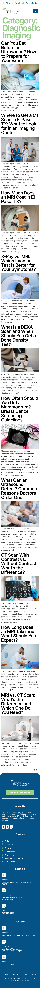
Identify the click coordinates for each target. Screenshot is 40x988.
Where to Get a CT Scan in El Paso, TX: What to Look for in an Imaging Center (20, 124)
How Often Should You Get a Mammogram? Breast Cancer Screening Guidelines (19, 409)
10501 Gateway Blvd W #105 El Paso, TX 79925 (18, 883)
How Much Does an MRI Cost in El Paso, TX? (18, 197)
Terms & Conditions (11, 974)
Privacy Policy (28, 974)
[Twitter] (7, 827)
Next (36, 770)
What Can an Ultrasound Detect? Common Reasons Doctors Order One (19, 488)
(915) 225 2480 (8, 913)
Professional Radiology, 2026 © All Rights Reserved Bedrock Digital (20, 979)
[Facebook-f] (3, 827)
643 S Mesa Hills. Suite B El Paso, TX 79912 (19, 935)
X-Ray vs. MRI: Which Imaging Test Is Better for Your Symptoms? (18, 263)
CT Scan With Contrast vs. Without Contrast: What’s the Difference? (19, 563)
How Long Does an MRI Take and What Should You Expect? (18, 633)
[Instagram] (11, 827)
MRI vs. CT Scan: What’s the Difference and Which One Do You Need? (18, 703)
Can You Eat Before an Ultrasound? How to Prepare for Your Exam (18, 51)
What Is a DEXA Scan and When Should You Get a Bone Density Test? (18, 335)
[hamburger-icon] (35, 11)
